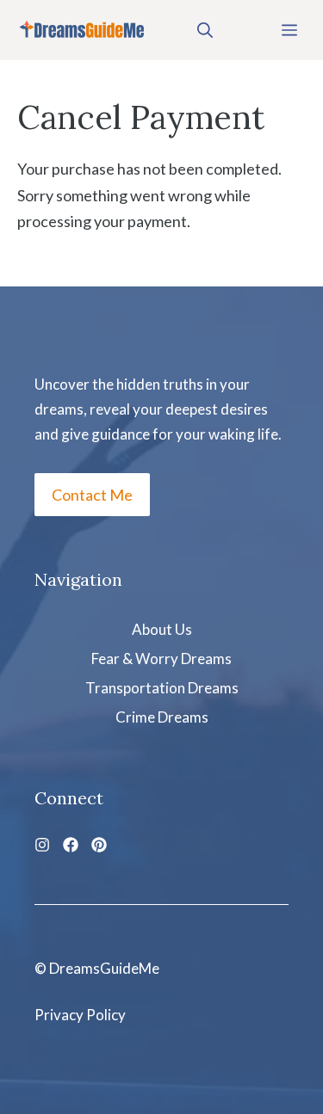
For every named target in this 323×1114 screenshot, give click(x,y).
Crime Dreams (161, 717)
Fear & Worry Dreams (161, 658)
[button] (205, 30)
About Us (162, 629)
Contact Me (92, 494)
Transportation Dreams (162, 688)
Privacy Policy (80, 1015)
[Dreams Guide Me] (81, 30)
